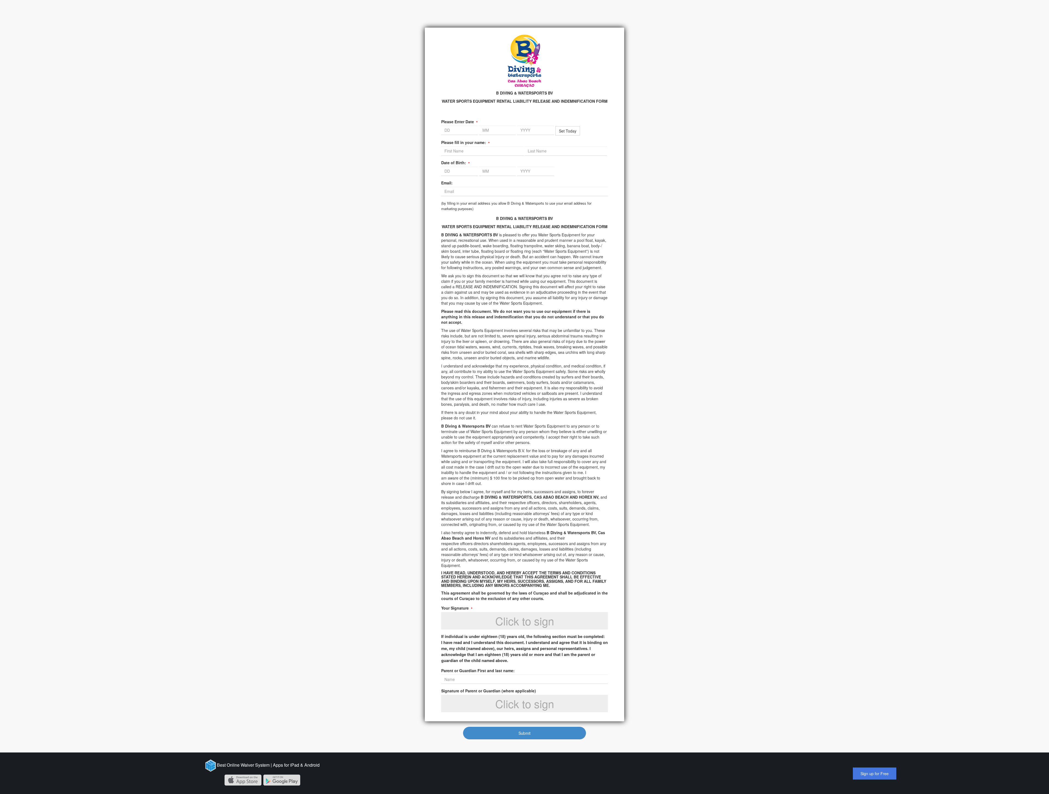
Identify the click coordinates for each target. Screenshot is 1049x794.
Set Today (567, 131)
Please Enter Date (459, 121)
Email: (447, 183)
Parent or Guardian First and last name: (478, 670)
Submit (524, 733)
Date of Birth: (455, 162)
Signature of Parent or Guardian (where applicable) (488, 690)
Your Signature (456, 608)
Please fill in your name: (465, 142)
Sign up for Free (875, 773)
